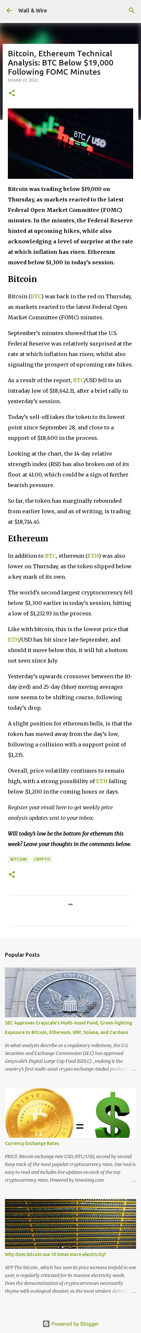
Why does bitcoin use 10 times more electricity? (55, 1254)
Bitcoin (18, 859)
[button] (12, 93)
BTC (35, 296)
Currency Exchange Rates (32, 1143)
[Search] (132, 10)
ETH (93, 556)
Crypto (42, 859)
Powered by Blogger (74, 1324)
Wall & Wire (32, 10)
